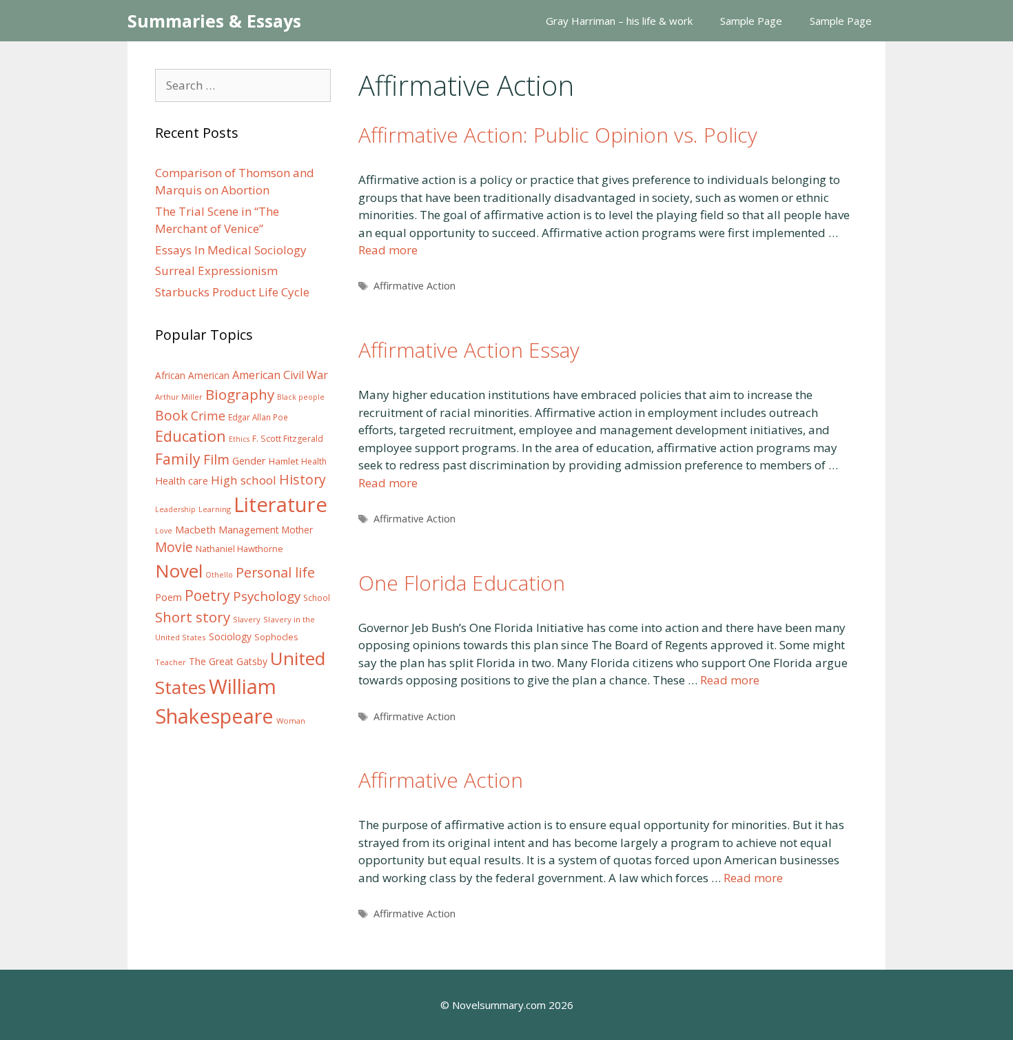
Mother (297, 530)
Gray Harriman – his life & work (619, 21)
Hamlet (283, 461)
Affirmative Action (415, 285)
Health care (181, 480)
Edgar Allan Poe (258, 416)
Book (171, 415)
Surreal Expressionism (216, 270)
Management (248, 529)
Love (163, 531)
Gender (249, 460)
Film (216, 459)
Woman (290, 720)
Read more (388, 250)
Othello (219, 575)
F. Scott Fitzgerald (287, 439)
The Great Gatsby (228, 661)
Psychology (266, 596)
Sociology (230, 637)
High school (243, 480)
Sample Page (751, 21)
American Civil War (280, 375)
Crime (208, 415)
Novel (179, 570)
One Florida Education (461, 583)
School (316, 598)
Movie (174, 547)
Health (314, 461)
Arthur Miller (179, 396)
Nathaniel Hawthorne (239, 548)
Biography (239, 394)
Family (178, 459)
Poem (168, 597)
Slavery (246, 619)
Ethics (239, 439)
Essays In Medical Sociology (231, 250)
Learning (214, 509)
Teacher (170, 662)
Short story (192, 616)
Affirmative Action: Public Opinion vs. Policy (557, 135)
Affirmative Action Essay (469, 350)
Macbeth (195, 529)
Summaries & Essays (214, 20)
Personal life (275, 572)
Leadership (175, 509)
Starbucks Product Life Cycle (232, 292)
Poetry (207, 595)
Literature (280, 504)
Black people (301, 397)
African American (192, 375)
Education (190, 436)
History (302, 479)
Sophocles (276, 637)
